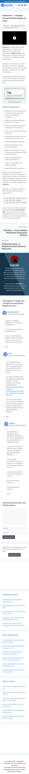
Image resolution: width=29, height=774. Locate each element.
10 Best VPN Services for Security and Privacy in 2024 (13, 612)
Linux (16, 27)
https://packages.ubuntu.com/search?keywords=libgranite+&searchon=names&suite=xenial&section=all (15, 391)
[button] (16, 5)
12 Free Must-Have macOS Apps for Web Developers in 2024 (13, 618)
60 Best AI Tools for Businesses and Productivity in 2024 (14, 1)
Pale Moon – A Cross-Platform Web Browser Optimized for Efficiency (15, 232)
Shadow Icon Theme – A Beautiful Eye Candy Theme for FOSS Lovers (14, 245)
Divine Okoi (14, 265)
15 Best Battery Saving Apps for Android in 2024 (12, 601)
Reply (6, 346)
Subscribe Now (14, 555)
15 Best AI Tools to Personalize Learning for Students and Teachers (13, 624)
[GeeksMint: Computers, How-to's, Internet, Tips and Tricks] (7, 5)
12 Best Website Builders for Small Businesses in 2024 (12, 665)
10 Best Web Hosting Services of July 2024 (13, 606)
